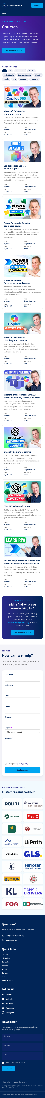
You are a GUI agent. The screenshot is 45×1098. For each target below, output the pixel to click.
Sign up (9, 1068)
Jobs (3, 977)
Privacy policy (6, 1082)
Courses (5, 954)
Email (7, 696)
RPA (14, 79)
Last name (9, 685)
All (5, 71)
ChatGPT (38, 75)
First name (10, 674)
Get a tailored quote (14, 50)
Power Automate (24, 75)
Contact (37, 5)
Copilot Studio (9, 75)
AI (10, 71)
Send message (22, 770)
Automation (20, 71)
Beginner (23, 79)
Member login (7, 980)
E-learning (6, 958)
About (4, 969)
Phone (7, 706)
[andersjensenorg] (12, 5)
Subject (8, 727)
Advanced (34, 79)
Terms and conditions (20, 1082)
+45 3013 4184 (11, 940)
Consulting (6, 962)
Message (9, 738)
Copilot (31, 71)
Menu (4, 13)
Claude (6, 79)
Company (8, 717)
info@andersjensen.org (18, 622)
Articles (5, 965)
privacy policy (22, 763)
